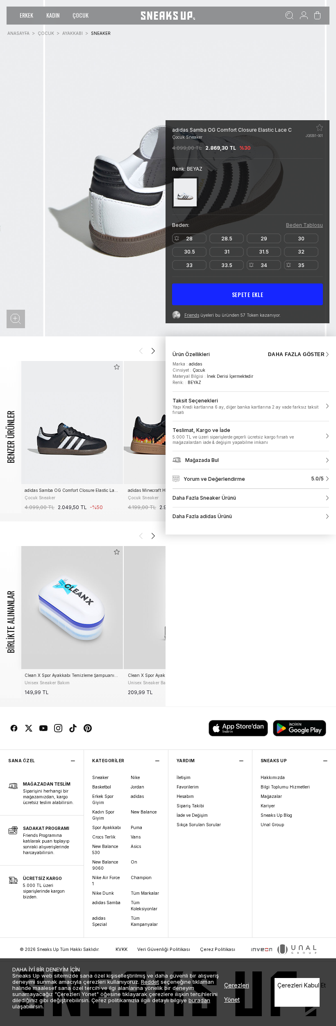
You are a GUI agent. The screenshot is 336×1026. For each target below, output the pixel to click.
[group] (71, 437)
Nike (135, 777)
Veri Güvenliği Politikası (163, 949)
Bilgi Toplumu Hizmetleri (285, 786)
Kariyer (268, 805)
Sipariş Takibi (190, 805)
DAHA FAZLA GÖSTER (296, 354)
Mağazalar (271, 796)
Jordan (137, 786)
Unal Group (272, 824)
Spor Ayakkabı (106, 827)
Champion (141, 877)
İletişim (184, 777)
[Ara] (289, 16)
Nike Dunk (103, 893)
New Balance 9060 (105, 865)
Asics (136, 846)
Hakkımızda (273, 777)
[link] (251, 406)
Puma (136, 827)
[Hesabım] (303, 16)
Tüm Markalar (145, 893)
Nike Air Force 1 (106, 880)
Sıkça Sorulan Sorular (199, 824)
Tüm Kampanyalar (144, 921)
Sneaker (100, 777)
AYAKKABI (72, 33)
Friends (191, 315)
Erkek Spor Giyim (103, 799)
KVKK (121, 949)
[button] (16, 319)
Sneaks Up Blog (276, 815)
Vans (136, 836)
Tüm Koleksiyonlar (144, 905)
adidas (137, 796)
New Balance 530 (105, 849)
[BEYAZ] (185, 192)
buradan (199, 1000)
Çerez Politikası (217, 949)
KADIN (52, 15)
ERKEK (26, 15)
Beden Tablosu (304, 225)
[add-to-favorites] (117, 367)
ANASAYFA (18, 33)
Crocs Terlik (104, 836)
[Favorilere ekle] (319, 127)
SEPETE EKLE (247, 294)
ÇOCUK (81, 15)
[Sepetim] (317, 16)
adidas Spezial (99, 921)
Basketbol (101, 786)
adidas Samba (106, 902)
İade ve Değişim (192, 815)
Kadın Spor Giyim (103, 814)
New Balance (144, 811)
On (134, 861)
